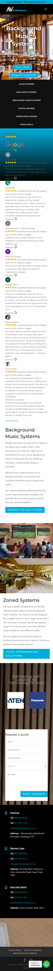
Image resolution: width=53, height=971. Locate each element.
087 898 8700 (20, 817)
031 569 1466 (20, 897)
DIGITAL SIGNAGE (26, 108)
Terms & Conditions (33, 950)
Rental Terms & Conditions (25, 953)
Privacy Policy (15, 950)
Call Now (23, 67)
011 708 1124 (20, 823)
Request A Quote (24, 75)
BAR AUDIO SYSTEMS (26, 92)
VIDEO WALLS (26, 124)
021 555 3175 (20, 858)
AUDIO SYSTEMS (26, 84)
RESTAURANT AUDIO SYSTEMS (26, 100)
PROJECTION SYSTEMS (26, 116)
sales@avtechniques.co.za (23, 828)
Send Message (34, 794)
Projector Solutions (25, 509)
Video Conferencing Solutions (22, 653)
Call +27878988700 (16, 2)
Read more (27, 415)
